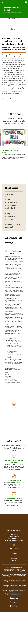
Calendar (14, 551)
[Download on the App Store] (14, 605)
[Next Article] (15, 162)
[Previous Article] (12, 162)
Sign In (14, 560)
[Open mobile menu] (3, 2)
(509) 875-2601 (16, 538)
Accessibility (14, 558)
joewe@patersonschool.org (16, 540)
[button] (25, 2)
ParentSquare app (15, 123)
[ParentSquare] (14, 598)
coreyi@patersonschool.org (15, 594)
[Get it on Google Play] (14, 601)
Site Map (14, 556)
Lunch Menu (14, 553)
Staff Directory (14, 548)
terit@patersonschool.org (17, 588)
